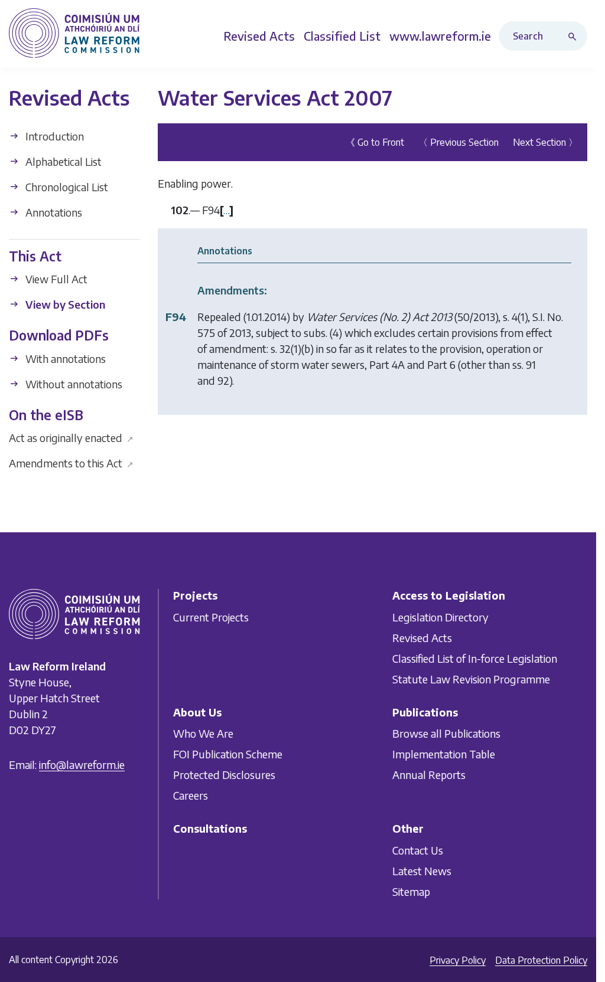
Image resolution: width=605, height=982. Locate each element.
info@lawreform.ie (82, 765)
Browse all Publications (446, 734)
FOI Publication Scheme (227, 754)
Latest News (421, 871)
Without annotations (72, 384)
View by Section (64, 304)
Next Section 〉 (545, 142)
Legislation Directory (440, 617)
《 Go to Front (375, 142)
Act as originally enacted (71, 437)
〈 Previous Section (458, 142)
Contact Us (417, 850)
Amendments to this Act (71, 463)
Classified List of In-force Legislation (474, 658)
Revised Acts (422, 637)
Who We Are (203, 734)
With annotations (64, 358)
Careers (190, 796)
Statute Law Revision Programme (471, 679)
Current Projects (211, 617)
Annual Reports (429, 775)
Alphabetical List (62, 161)
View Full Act (55, 279)
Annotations (52, 212)
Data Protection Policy (541, 960)
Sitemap (411, 891)
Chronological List (65, 187)
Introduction (53, 136)
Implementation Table (443, 754)
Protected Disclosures (224, 775)
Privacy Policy (458, 960)
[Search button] (574, 36)
